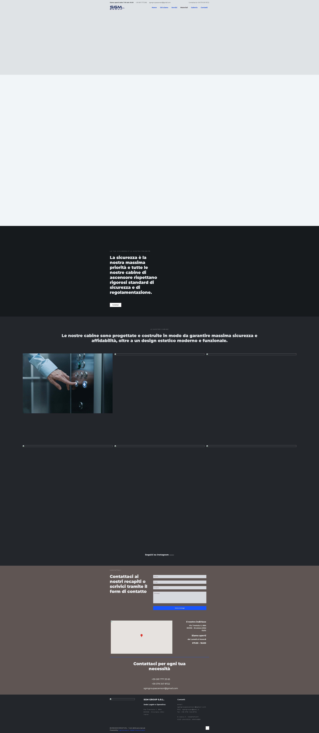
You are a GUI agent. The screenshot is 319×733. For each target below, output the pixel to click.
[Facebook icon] (201, 728)
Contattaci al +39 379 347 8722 (199, 2)
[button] (141, 635)
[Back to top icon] (207, 728)
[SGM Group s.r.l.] (117, 7)
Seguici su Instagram (159, 554)
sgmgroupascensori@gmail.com (160, 2)
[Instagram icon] (203, 728)
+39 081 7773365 (141, 2)
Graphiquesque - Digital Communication (131, 730)
